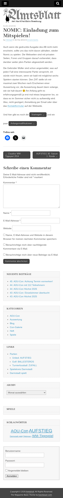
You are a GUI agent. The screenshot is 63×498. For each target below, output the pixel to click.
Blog (5, 26)
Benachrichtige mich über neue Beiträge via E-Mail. (32, 254)
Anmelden (12, 476)
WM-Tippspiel (42, 436)
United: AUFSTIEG (21, 358)
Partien (13, 354)
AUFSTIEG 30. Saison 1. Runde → (47, 155)
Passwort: (10, 460)
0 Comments (32, 40)
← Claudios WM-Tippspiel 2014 (13, 155)
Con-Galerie (16, 327)
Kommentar (10, 182)
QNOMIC (12, 26)
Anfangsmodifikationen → (23, 123)
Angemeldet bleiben (18, 470)
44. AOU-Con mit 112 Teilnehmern (27, 285)
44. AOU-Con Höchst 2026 (23, 289)
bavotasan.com (45, 495)
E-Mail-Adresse (11, 220)
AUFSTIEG (40, 430)
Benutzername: (13, 451)
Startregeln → (38, 114)
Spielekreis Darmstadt (21, 369)
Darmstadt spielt (18, 373)
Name (7, 213)
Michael (9, 40)
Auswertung (16, 319)
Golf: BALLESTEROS (23, 361)
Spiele (13, 334)
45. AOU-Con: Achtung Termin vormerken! (31, 281)
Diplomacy (27, 436)
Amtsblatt (30, 492)
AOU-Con (15, 316)
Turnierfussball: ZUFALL (24, 365)
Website (7, 228)
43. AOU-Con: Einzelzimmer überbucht (29, 292)
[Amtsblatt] (31, 16)
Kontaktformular (16, 106)
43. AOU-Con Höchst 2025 (23, 296)
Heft (12, 331)
